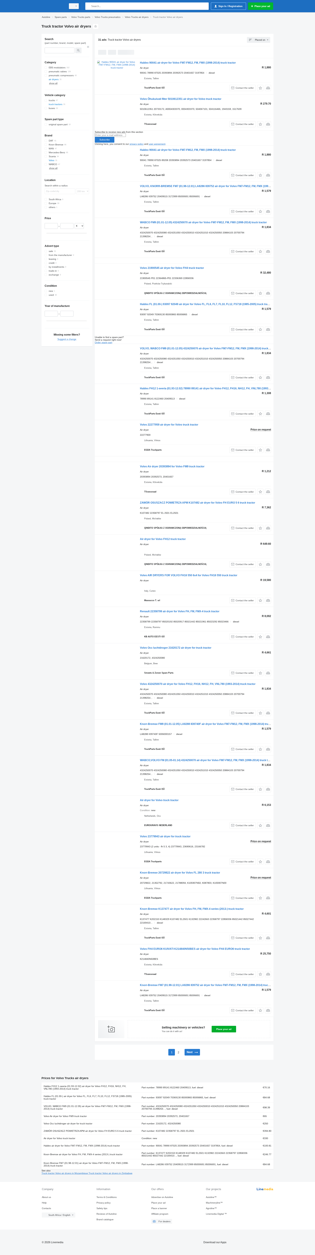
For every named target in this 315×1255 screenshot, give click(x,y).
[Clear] (88, 47)
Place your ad (223, 1029)
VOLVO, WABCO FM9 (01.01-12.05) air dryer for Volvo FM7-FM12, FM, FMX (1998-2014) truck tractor (87, 1107)
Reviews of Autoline (106, 1214)
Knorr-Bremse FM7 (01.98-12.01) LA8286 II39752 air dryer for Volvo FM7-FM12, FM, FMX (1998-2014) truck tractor (209, 985)
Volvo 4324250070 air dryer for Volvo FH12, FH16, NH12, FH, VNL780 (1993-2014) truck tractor (197, 684)
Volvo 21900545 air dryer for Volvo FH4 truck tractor (172, 268)
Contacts (46, 1208)
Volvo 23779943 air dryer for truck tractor (165, 836)
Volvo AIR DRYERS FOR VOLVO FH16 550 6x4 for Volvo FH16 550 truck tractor (188, 575)
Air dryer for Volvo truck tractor (159, 800)
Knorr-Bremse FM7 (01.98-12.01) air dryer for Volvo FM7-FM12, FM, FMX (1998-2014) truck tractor (86, 1164)
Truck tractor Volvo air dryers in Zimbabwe (110, 1173)
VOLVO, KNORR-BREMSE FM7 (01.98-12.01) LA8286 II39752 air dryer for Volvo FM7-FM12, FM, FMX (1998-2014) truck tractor (216, 186)
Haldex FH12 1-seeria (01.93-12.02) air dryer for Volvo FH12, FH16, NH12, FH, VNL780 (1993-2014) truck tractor (85, 1087)
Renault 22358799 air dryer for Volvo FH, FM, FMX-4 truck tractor (179, 611)
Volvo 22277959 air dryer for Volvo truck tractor (169, 424)
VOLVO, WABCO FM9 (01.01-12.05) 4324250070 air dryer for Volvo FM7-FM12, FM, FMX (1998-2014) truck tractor (208, 348)
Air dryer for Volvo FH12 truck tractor (163, 539)
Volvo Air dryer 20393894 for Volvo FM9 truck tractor (172, 466)
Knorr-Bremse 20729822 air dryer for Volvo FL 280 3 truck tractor (180, 872)
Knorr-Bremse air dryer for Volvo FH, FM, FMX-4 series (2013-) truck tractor (83, 1154)
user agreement (157, 144)
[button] (260, 88)
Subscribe (104, 139)
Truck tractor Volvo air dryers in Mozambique (65, 1173)
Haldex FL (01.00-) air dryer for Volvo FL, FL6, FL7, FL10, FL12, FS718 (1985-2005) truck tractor (88, 1097)
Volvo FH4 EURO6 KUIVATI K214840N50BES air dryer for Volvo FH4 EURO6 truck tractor (195, 948)
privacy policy (137, 144)
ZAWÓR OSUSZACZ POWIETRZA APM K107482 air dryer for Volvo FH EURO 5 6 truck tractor (197, 502)
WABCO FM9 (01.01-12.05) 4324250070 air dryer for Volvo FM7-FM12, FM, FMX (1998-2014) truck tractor (203, 222)
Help (44, 1202)
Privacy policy (103, 1202)
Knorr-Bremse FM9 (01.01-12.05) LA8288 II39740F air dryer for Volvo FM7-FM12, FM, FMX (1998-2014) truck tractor (210, 724)
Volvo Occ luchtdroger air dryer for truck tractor (68, 1123)
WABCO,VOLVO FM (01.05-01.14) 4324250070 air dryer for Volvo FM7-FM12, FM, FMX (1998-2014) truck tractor (207, 760)
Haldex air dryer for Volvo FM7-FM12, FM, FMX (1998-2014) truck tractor (82, 1145)
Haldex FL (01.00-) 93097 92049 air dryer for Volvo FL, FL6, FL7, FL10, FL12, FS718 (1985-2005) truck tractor (206, 304)
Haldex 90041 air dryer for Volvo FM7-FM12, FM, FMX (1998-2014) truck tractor (188, 62)
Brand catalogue (105, 1219)
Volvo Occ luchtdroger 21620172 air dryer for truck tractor (175, 647)
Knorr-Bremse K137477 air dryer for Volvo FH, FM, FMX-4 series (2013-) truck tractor (192, 908)
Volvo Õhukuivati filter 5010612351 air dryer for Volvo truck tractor (180, 99)
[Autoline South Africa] (53, 6)
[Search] (88, 6)
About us (46, 1197)
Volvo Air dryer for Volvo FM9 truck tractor (65, 1116)
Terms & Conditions (106, 1197)
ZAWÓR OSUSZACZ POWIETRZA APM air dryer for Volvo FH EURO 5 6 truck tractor (88, 1131)
